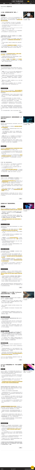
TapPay (5, 75)
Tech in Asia (18, 171)
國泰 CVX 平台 (4, 231)
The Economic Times (12, 31)
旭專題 (4, 3)
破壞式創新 (32, 123)
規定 (16, 209)
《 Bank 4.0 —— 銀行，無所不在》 (14, 300)
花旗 (8, 80)
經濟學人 (7, 313)
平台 (17, 237)
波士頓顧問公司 (4, 212)
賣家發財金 (8, 129)
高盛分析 (11, 350)
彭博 (5, 153)
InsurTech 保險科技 (27, 18)
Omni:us (6, 438)
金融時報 (17, 100)
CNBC (15, 100)
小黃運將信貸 (5, 133)
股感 (15, 31)
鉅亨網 (15, 138)
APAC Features (24, 3)
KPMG (3, 377)
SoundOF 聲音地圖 (17, 3)
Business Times (4, 430)
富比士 (7, 73)
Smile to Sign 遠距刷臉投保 (15, 234)
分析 (4, 215)
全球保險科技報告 (6, 345)
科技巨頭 (29, 19)
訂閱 (28, 1)
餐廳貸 (6, 132)
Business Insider (15, 354)
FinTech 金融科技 (25, 19)
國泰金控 (8, 212)
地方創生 (10, 3)
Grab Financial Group (10, 167)
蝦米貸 (16, 128)
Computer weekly (14, 398)
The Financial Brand (11, 73)
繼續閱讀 (20, 112)
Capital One (5, 80)
